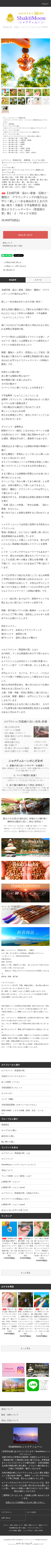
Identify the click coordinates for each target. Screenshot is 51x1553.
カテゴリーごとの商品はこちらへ (15, 1199)
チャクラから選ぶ (14, 126)
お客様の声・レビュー (10, 1182)
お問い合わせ (5, 1518)
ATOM (41, 1530)
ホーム (5, 118)
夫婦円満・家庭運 (25, 140)
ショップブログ (28, 1530)
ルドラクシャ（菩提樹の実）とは (15, 1153)
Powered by (12, 1544)
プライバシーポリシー (34, 1528)
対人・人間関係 (25, 150)
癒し (21, 146)
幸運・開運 (23, 138)
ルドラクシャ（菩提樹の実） (18, 118)
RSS (36, 1530)
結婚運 (22, 142)
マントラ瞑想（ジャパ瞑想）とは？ (16, 1176)
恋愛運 (22, 144)
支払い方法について (16, 1525)
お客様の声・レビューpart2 (13, 1187)
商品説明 (12, 280)
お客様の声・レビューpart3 (13, 1204)
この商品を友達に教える (12, 262)
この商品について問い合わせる (14, 266)
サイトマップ (7, 1159)
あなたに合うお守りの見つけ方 (14, 1210)
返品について (8, 243)
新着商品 (11, 124)
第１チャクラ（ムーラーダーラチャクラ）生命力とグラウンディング (25, 128)
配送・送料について (30, 1525)
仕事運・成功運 (25, 148)
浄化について (7, 1170)
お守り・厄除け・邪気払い (28, 152)
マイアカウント (6, 1512)
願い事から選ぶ (13, 138)
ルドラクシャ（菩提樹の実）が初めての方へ (20, 1193)
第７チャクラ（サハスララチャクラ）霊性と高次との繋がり (22, 136)
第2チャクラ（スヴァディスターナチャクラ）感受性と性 (21, 132)
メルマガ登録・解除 (15, 1530)
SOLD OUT (25, 235)
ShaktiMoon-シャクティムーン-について (18, 1164)
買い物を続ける (9, 270)
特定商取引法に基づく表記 (12, 246)
